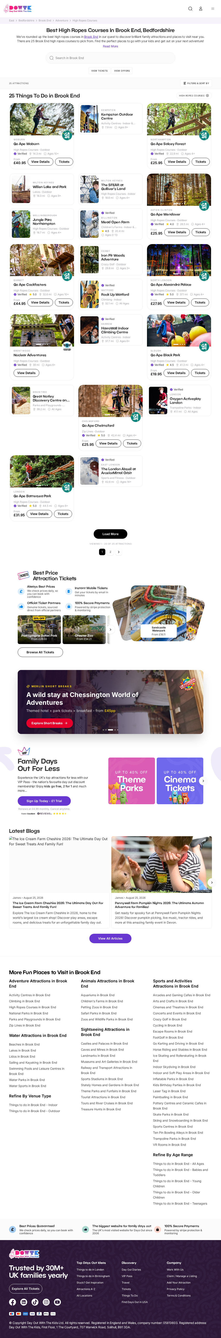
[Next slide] (203, 781)
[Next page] (118, 552)
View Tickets (99, 70)
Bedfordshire (26, 20)
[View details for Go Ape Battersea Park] (42, 488)
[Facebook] (12, 1303)
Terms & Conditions (179, 1295)
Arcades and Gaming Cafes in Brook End (181, 995)
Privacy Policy (176, 1289)
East (11, 20)
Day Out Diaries (131, 1269)
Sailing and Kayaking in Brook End (33, 1062)
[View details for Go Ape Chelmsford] (110, 418)
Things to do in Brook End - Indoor (33, 1105)
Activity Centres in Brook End (29, 995)
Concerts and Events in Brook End (177, 1013)
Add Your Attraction (179, 1282)
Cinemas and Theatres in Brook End (178, 1007)
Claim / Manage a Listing (182, 1276)
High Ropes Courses (85, 20)
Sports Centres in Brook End (173, 1126)
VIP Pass (127, 1276)
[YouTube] (57, 1303)
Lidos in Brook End (22, 1056)
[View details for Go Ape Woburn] (42, 136)
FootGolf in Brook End (168, 1037)
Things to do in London (90, 1269)
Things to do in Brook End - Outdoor (34, 1111)
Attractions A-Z (86, 1289)
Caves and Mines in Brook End (102, 1049)
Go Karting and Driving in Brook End (178, 1043)
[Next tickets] (110, 629)
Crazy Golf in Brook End (169, 1019)
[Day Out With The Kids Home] (17, 8)
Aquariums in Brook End (98, 995)
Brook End (45, 20)
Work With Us (175, 1269)
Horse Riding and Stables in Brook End (180, 1049)
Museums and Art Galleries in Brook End (109, 1061)
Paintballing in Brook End (170, 1097)
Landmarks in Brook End (98, 1055)
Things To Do (130, 1295)
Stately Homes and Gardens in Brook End (110, 1085)
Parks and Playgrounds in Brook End (34, 1019)
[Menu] (213, 8)
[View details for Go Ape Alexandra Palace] (179, 277)
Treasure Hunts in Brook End (101, 1109)
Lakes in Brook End (22, 1050)
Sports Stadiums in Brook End (102, 1079)
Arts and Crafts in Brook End (173, 1001)
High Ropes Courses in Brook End (32, 1007)
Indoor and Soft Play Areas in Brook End (181, 1073)
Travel (125, 1282)
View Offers (122, 70)
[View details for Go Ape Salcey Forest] (179, 136)
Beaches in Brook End (24, 1044)
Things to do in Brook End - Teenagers (180, 1203)
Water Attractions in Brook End (37, 1035)
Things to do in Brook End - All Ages (178, 1163)
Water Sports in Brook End (27, 1086)
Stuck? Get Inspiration (90, 1282)
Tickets (126, 1289)
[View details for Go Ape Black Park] (179, 347)
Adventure (61, 20)
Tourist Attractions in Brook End (103, 1097)
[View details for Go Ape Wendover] (179, 207)
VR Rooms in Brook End (169, 1144)
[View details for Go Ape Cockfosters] (42, 277)
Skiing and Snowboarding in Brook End (180, 1120)
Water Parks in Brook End (27, 1080)
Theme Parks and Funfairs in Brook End (108, 1091)
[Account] (200, 8)
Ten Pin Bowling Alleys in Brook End (178, 1132)
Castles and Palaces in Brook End (104, 1043)
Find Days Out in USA (135, 1302)
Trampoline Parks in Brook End (174, 1138)
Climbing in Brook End (24, 1001)
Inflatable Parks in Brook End (173, 1079)
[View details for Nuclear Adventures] (42, 347)
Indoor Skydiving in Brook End (174, 1067)
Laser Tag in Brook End (169, 1091)
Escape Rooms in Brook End (172, 1031)
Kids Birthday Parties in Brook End (177, 1085)
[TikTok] (35, 1303)
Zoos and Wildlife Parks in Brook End (107, 1019)
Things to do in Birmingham (93, 1276)
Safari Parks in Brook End (99, 1013)
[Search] (190, 8)
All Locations (84, 1295)
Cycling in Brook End (167, 1025)
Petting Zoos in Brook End (99, 1007)
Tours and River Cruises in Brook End (107, 1103)
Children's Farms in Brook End (102, 1001)
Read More (110, 46)
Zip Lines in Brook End (24, 1025)
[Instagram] (46, 1303)
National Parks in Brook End (28, 1013)
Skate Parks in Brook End (171, 1114)
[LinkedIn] (23, 1303)
